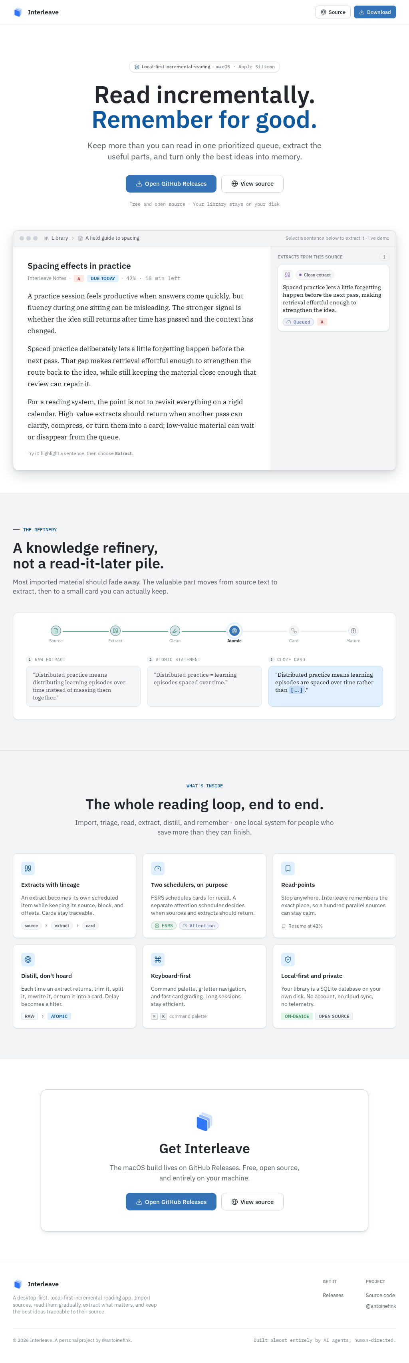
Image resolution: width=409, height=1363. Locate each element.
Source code (380, 1295)
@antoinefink (381, 1306)
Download (379, 12)
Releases (333, 1295)
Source (337, 12)
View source (257, 183)
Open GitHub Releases (175, 183)
